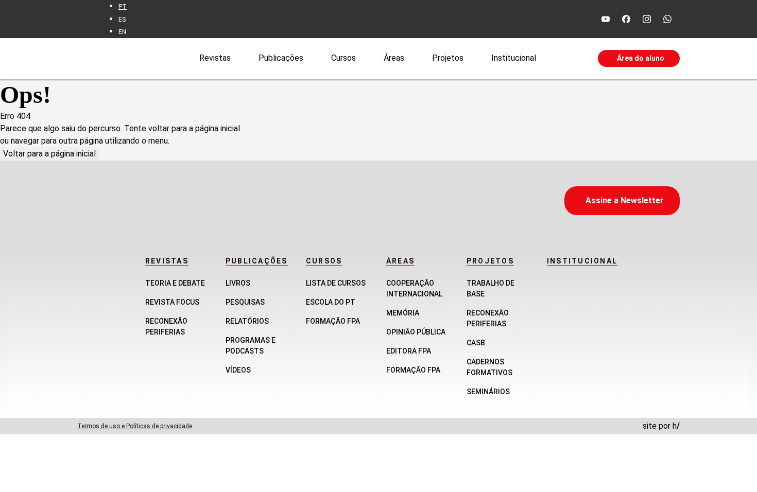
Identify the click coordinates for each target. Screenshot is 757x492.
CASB (476, 343)
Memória (402, 313)
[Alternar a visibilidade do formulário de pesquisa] (567, 58)
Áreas (394, 58)
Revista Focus (172, 302)
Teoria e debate (175, 283)
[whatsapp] (667, 19)
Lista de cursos (336, 283)
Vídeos (238, 370)
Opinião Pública (415, 332)
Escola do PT (330, 302)
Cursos (343, 58)
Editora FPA (408, 351)
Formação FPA (333, 321)
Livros (238, 283)
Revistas (215, 58)
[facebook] (626, 19)
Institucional (513, 58)
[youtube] (605, 19)
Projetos (447, 58)
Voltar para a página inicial (49, 154)
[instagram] (647, 19)
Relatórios (247, 321)
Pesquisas (245, 302)
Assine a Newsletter (625, 200)
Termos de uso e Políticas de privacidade (134, 426)
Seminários (488, 392)
